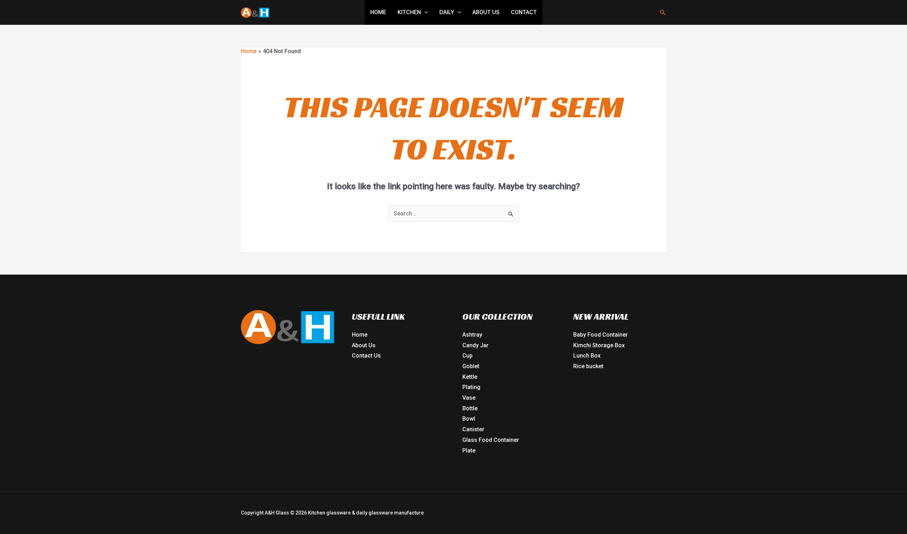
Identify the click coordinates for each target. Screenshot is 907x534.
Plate (468, 450)
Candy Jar (475, 345)
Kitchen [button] (409, 12)
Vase (468, 397)
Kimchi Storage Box (599, 345)
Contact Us (366, 355)
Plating (471, 387)
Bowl (468, 418)
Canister (473, 429)
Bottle (470, 408)
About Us (486, 12)
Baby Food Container (600, 334)
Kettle (469, 376)
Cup (467, 355)
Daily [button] (446, 12)
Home (378, 12)
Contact (524, 12)
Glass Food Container (490, 440)
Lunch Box (587, 355)
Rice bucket (588, 366)
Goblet (470, 366)
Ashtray (472, 334)
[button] (424, 12)
